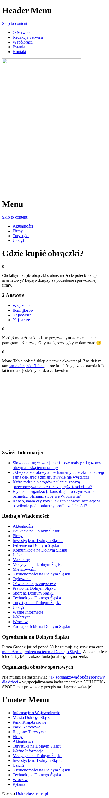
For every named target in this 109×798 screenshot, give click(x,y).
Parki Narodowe (26, 727)
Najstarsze (21, 320)
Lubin (18, 555)
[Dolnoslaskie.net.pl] (41, 81)
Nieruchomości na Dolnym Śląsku (41, 574)
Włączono (21, 305)
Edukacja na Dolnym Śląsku (36, 531)
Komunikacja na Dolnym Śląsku (40, 550)
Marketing (21, 559)
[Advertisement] (54, 138)
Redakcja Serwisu (28, 37)
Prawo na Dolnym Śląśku (34, 588)
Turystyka (21, 235)
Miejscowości (24, 569)
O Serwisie (22, 32)
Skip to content (14, 23)
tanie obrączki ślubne (26, 365)
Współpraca (23, 42)
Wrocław (20, 621)
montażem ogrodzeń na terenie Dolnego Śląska (41, 651)
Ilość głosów (23, 310)
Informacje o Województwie (36, 712)
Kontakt (19, 51)
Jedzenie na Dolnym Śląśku (36, 545)
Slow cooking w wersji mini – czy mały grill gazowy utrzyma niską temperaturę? (57, 465)
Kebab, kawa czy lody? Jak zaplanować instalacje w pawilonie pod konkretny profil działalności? (56, 503)
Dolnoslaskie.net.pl (32, 793)
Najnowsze (22, 315)
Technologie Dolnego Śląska (37, 598)
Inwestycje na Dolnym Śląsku (38, 540)
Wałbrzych (22, 617)
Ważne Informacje (28, 612)
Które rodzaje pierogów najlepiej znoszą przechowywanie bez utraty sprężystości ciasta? (52, 484)
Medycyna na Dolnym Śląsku (37, 564)
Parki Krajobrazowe (29, 722)
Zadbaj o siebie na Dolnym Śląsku (41, 626)
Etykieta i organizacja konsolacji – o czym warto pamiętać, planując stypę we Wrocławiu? (53, 493)
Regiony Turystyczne (30, 732)
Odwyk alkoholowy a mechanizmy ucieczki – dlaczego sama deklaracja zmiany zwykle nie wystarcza (59, 474)
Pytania (19, 47)
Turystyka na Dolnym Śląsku (37, 602)
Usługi (18, 240)
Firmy (18, 231)
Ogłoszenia (22, 578)
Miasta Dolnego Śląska (32, 717)
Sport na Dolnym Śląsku (33, 593)
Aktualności (23, 226)
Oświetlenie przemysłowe (34, 583)
